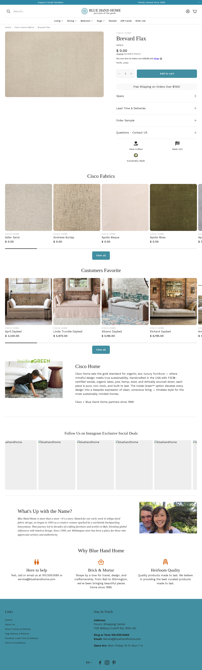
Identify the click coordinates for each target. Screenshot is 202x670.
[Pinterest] (114, 662)
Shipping (119, 54)
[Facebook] (100, 662)
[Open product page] (28, 207)
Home (8, 27)
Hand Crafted (136, 149)
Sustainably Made (136, 161)
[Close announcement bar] (198, 2)
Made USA (177, 149)
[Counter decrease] (119, 73)
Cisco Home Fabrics (24, 27)
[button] (27, 11)
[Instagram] (107, 662)
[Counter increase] (131, 73)
